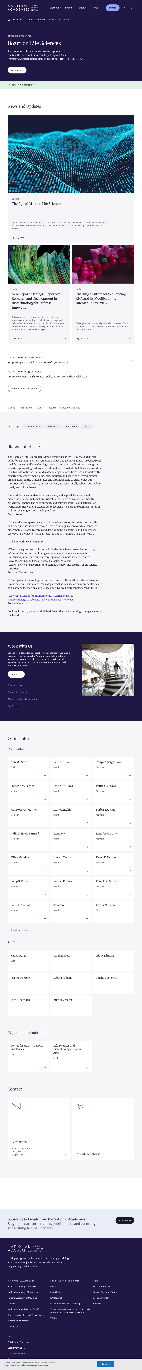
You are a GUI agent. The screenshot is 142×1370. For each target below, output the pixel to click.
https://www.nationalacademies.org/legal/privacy (26, 1365)
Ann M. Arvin (19, 762)
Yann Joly (59, 833)
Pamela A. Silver (106, 881)
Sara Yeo (58, 905)
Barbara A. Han (105, 809)
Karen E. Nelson (106, 857)
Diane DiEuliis (62, 809)
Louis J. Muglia (62, 857)
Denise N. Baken (63, 762)
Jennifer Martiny (106, 833)
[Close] (138, 1364)
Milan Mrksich (20, 857)
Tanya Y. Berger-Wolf (109, 762)
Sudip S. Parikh (20, 881)
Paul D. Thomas (20, 905)
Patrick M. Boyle (63, 785)
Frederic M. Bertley (23, 785)
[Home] (9, 19)
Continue (106, 1364)
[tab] (12, 408)
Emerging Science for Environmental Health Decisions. (41, 595)
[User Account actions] (125, 8)
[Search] (131, 8)
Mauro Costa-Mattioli (24, 809)
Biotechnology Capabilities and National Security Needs (41, 599)
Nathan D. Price (63, 881)
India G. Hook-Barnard (25, 833)
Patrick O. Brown (106, 785)
